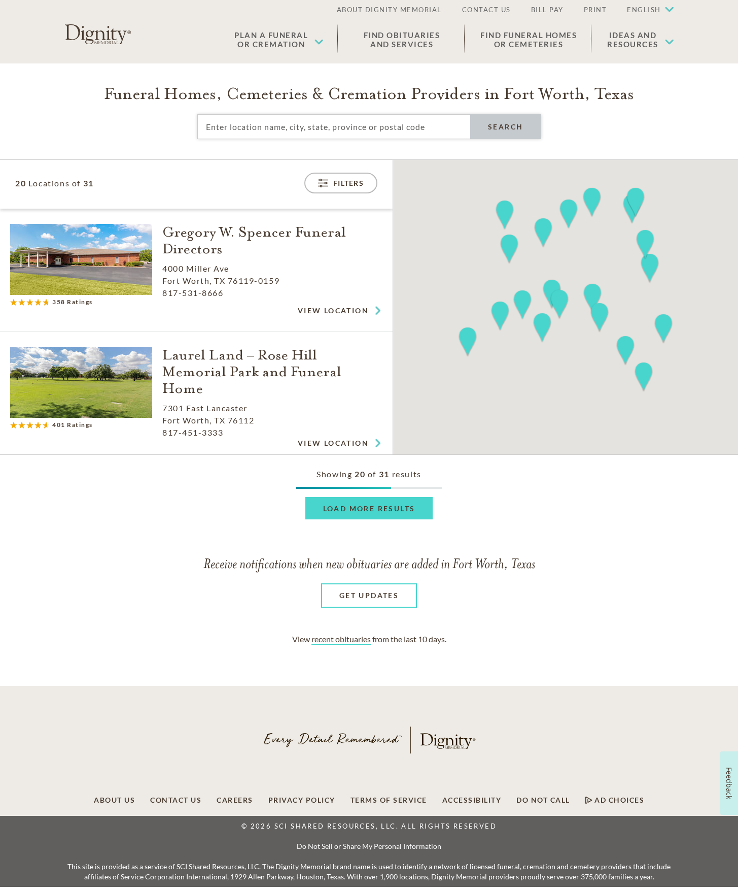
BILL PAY (547, 10)
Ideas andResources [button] (632, 39)
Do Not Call (543, 800)
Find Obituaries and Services (402, 39)
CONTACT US (486, 10)
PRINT (595, 10)
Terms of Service (388, 800)
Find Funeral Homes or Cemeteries (528, 39)
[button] (645, 10)
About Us (114, 800)
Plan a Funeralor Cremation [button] (271, 39)
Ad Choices (618, 800)
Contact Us (175, 800)
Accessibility (472, 800)
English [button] (644, 10)
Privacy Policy (301, 800)
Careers (235, 800)
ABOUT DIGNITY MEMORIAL (389, 10)
